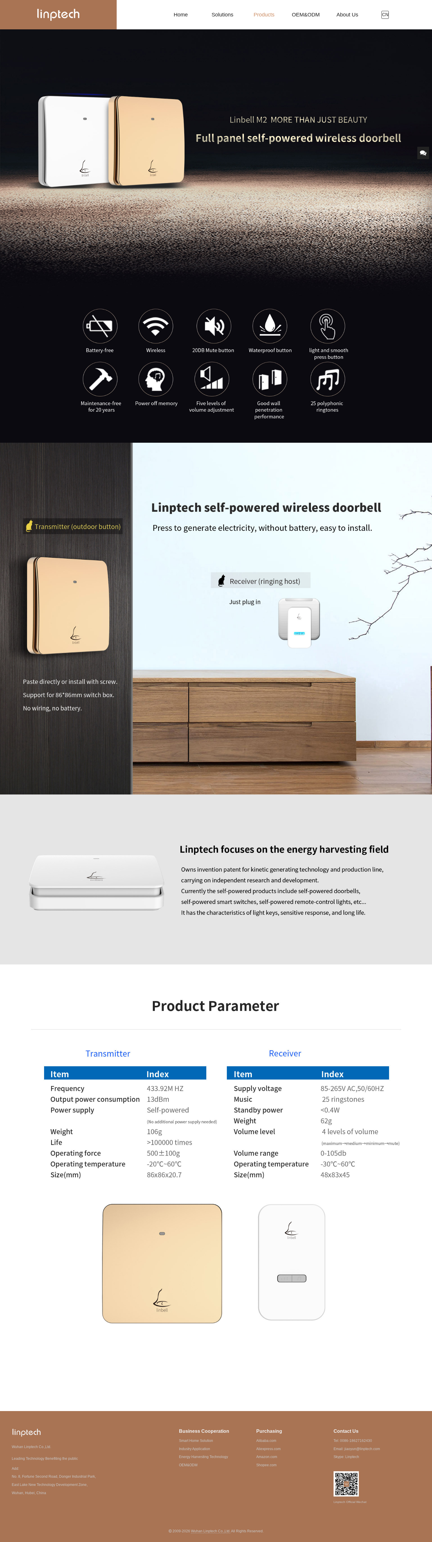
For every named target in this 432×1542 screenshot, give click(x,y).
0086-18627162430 (356, 1441)
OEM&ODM (306, 15)
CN (385, 14)
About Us (347, 15)
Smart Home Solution (196, 1441)
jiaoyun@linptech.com (362, 1449)
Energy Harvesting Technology (203, 1457)
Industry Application (194, 1449)
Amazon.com (266, 1457)
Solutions (222, 15)
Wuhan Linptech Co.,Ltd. (210, 1531)
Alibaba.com (266, 1441)
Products (264, 15)
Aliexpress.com (268, 1449)
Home (181, 15)
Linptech (352, 1457)
